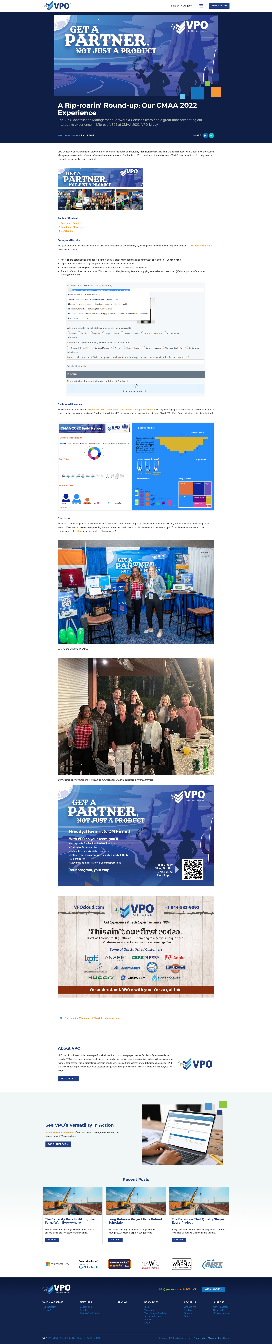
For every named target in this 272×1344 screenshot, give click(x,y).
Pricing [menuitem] (122, 1302)
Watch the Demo (57, 1144)
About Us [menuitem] (190, 1302)
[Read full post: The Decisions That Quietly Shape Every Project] (199, 1201)
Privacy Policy (200, 1338)
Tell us (78, 531)
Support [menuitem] (219, 1302)
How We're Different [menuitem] (90, 1313)
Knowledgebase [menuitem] (221, 1313)
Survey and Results (71, 223)
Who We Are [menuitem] (190, 1307)
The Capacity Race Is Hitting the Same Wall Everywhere (69, 1221)
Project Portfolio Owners (101, 409)
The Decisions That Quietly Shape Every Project (198, 1221)
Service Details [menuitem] (221, 1307)
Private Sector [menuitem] (49, 1310)
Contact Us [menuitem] (189, 1316)
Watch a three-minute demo (59, 1132)
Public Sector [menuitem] (49, 1307)
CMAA (97, 1018)
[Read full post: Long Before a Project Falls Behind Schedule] (136, 1201)
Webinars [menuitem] (149, 1310)
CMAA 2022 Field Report (199, 245)
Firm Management (110, 1018)
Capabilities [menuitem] (86, 1307)
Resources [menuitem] (151, 1302)
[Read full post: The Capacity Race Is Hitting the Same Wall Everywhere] (72, 1201)
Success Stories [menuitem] (152, 1316)
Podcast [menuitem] (148, 1319)
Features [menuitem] (86, 1302)
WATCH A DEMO (219, 6)
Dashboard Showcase (72, 227)
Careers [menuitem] (188, 1313)
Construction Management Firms (135, 409)
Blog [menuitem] (146, 1307)
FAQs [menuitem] (147, 1322)
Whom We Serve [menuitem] (52, 1302)
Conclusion (67, 231)
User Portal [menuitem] (219, 1310)
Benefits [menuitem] (84, 1310)
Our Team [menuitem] (188, 1310)
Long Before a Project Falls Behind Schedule (135, 1221)
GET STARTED (67, 1078)
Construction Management (79, 1018)
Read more (52, 1240)
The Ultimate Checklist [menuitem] (155, 1313)
